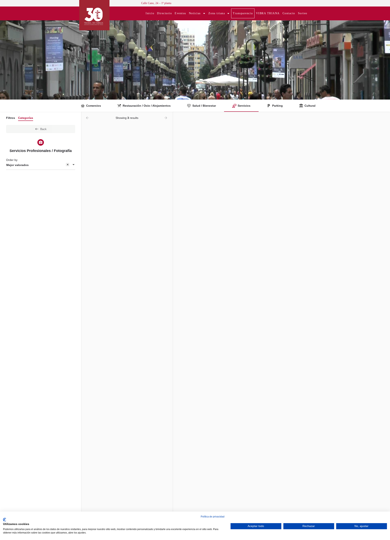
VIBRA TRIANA (268, 13)
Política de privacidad (212, 516)
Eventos (180, 13)
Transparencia (243, 13)
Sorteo (302, 13)
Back (43, 129)
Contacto (289, 13)
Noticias (195, 13)
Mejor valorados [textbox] (17, 165)
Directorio (164, 13)
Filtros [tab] (10, 117)
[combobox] (40, 165)
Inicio (150, 13)
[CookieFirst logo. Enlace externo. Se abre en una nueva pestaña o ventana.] (4, 520)
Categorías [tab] (25, 117)
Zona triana (216, 13)
